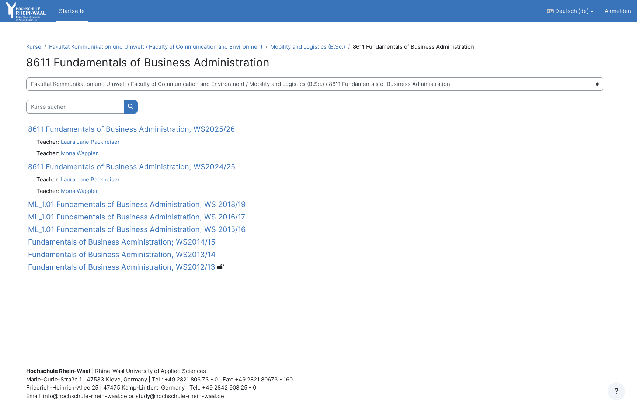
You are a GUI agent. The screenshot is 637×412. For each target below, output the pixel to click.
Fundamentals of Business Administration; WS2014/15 (121, 242)
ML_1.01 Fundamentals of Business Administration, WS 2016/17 (136, 216)
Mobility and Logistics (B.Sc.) (307, 46)
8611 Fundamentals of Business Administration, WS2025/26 (131, 129)
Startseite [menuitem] (72, 10)
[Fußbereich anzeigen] (616, 391)
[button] (570, 11)
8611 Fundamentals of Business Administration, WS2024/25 (131, 166)
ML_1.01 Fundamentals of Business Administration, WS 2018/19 (137, 204)
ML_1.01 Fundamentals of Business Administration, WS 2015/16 (137, 229)
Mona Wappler (79, 153)
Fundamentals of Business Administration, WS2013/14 (122, 254)
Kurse (33, 46)
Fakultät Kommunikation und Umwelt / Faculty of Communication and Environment (155, 46)
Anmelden (618, 10)
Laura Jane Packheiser (90, 141)
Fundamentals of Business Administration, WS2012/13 (121, 267)
